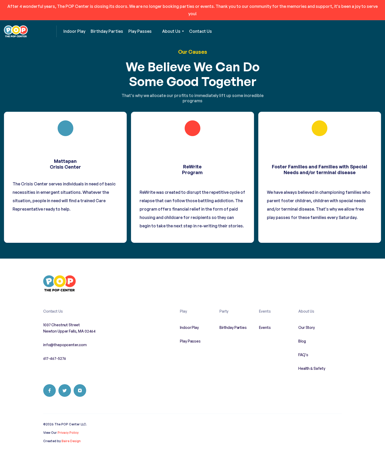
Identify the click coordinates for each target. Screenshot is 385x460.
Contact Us (53, 311)
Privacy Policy (68, 433)
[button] (173, 31)
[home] (30, 31)
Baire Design (71, 441)
